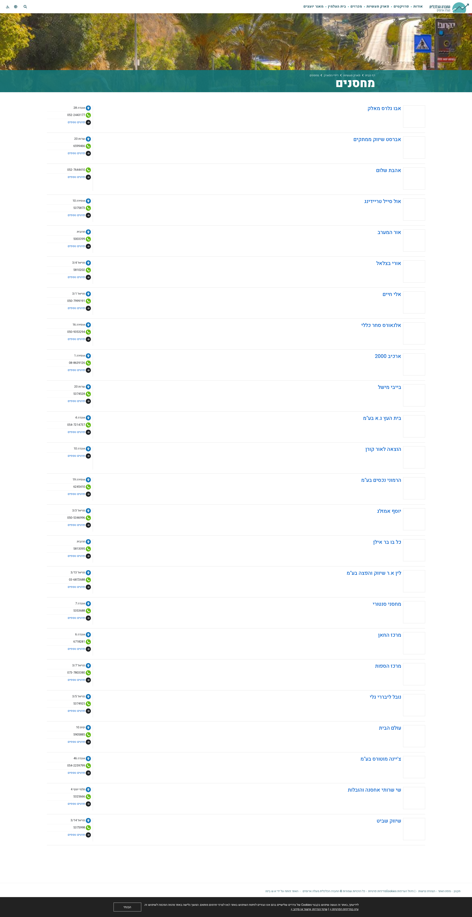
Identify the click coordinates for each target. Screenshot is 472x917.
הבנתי (127, 907)
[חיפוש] (25, 7)
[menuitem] (416, 7)
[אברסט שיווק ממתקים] (388, 157)
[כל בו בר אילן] (398, 560)
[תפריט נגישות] (7, 7)
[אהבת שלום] (399, 188)
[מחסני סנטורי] (398, 622)
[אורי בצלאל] (399, 281)
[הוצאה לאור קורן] (394, 467)
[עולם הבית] (401, 746)
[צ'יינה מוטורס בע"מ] (392, 777)
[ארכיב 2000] (399, 374)
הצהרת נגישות (426, 891)
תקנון (457, 891)
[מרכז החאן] (400, 653)
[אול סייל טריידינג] (393, 219)
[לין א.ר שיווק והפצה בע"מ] (385, 591)
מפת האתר (444, 891)
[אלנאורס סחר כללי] (392, 343)
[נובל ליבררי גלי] (396, 715)
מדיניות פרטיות (377, 891)
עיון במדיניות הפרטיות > (344, 909)
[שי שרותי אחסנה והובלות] (385, 808)
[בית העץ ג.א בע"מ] (393, 436)
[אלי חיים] (403, 312)
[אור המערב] (400, 250)
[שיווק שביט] (400, 839)
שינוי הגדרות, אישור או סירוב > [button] (309, 909)
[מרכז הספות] (399, 684)
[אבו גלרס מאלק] (395, 126)
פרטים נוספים (76, 122)
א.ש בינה (270, 891)
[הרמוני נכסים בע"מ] (392, 498)
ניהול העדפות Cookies (400, 891)
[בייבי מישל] (400, 405)
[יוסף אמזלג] (400, 529)
